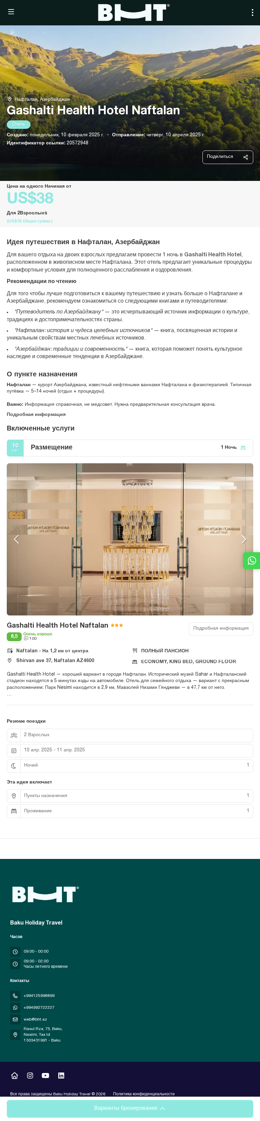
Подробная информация (36, 415)
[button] (17, 539)
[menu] (252, 12)
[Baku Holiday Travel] (44, 894)
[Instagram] (30, 1076)
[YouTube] (45, 1076)
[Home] (14, 1076)
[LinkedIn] (61, 1076)
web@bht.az (35, 1020)
